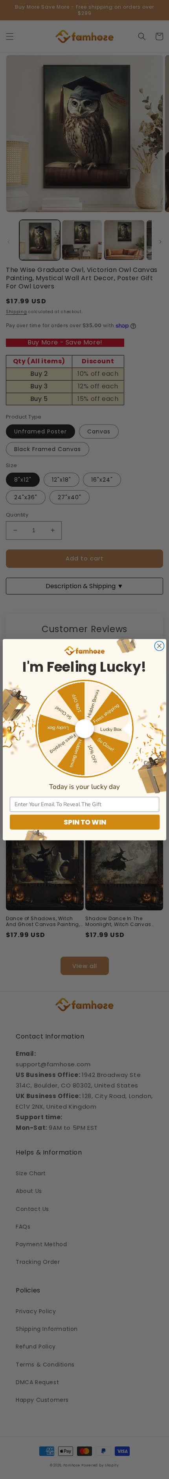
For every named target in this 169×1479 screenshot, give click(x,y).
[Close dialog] (159, 646)
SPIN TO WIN (85, 821)
